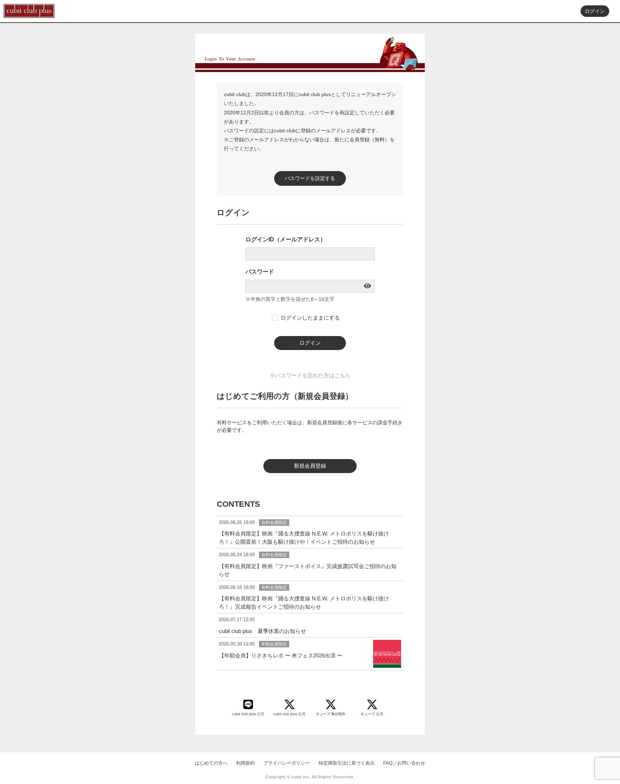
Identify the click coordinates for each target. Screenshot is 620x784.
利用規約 (245, 763)
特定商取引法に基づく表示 (347, 763)
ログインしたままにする (310, 318)
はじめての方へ (211, 763)
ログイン (595, 11)
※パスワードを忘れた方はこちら (310, 375)
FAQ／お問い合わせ (404, 763)
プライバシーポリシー (286, 763)
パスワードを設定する (310, 178)
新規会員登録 (310, 466)
